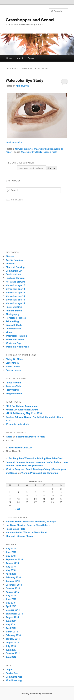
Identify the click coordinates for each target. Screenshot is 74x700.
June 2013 (11, 649)
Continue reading (15, 141)
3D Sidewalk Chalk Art (20, 447)
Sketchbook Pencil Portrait (30, 436)
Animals (10, 263)
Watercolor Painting (43, 148)
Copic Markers (13, 274)
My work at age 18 (15, 303)
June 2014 (11, 620)
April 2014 (11, 628)
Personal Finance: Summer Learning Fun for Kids (32, 461)
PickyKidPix (12, 389)
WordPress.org (14, 680)
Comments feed (14, 676)
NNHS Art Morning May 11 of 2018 (24, 413)
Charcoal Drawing (15, 267)
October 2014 (13, 609)
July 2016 (11, 566)
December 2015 (14, 584)
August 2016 (12, 563)
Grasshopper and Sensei (30, 20)
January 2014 (13, 638)
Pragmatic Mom (14, 393)
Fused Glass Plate (15, 528)
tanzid (9, 436)
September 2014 (14, 613)
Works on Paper (14, 343)
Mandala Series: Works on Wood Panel (26, 532)
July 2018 (11, 548)
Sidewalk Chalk (14, 324)
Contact (31, 58)
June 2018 (11, 552)
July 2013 (11, 646)
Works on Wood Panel (17, 346)
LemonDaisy (12, 362)
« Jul (17, 508)
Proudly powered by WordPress (37, 693)
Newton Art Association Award (22, 409)
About (20, 58)
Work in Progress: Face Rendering (39, 472)
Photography (12, 314)
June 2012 (11, 656)
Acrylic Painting (14, 259)
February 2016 (13, 577)
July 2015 (11, 595)
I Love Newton (13, 382)
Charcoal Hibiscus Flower (19, 536)
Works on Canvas (15, 339)
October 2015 (13, 588)
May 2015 (10, 602)
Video (9, 332)
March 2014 (12, 631)
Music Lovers (13, 366)
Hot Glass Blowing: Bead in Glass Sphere (28, 525)
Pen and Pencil (14, 310)
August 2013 (12, 642)
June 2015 (11, 599)
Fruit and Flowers (15, 277)
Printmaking (12, 321)
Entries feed (12, 673)
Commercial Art (14, 270)
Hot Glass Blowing (15, 281)
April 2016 (11, 573)
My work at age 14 (15, 292)
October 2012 (13, 653)
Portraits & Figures (16, 317)
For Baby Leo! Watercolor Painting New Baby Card (35, 458)
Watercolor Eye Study (24, 80)
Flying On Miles (14, 359)
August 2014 (12, 617)
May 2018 (10, 555)
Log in (9, 669)
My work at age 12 (15, 285)
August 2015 (12, 591)
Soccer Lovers (13, 370)
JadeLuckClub (13, 386)
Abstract (10, 256)
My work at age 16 (15, 299)
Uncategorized (13, 328)
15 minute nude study (17, 424)
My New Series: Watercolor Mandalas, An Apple (31, 521)
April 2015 (11, 606)
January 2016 (13, 581)
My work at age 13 (15, 288)
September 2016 (14, 559)
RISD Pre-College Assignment (22, 406)
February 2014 (13, 635)
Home (9, 58)
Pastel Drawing (14, 306)
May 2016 (10, 570)
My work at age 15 (24, 148)
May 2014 (10, 624)
